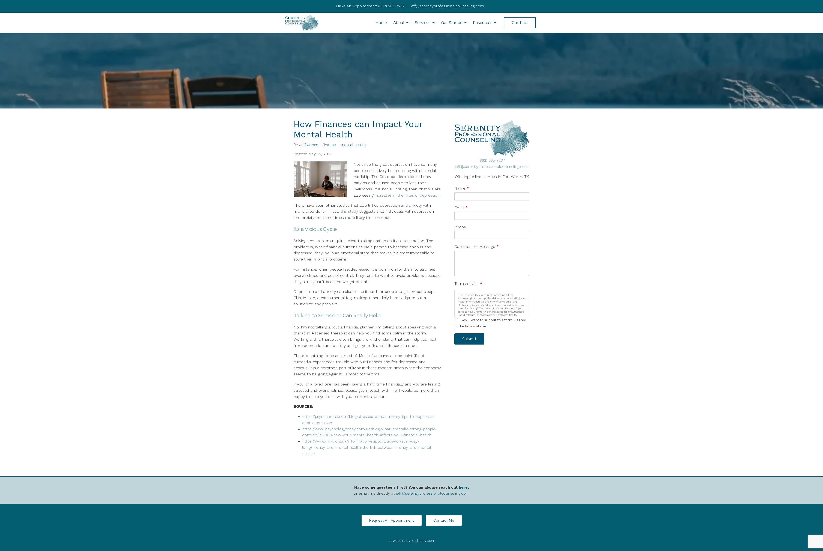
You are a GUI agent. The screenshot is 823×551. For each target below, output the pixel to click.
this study (349, 211)
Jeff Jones (308, 145)
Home (381, 22)
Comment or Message (476, 246)
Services (423, 22)
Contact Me (443, 520)
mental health (353, 145)
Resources (482, 22)
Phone (460, 227)
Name (461, 188)
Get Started (452, 22)
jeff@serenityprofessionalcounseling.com (492, 166)
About (398, 22)
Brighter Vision (422, 541)
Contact (520, 22)
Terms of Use (468, 283)
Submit (469, 339)
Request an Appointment (391, 520)
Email (461, 207)
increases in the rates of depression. (407, 195)
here (463, 487)
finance (329, 145)
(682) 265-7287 (492, 160)
